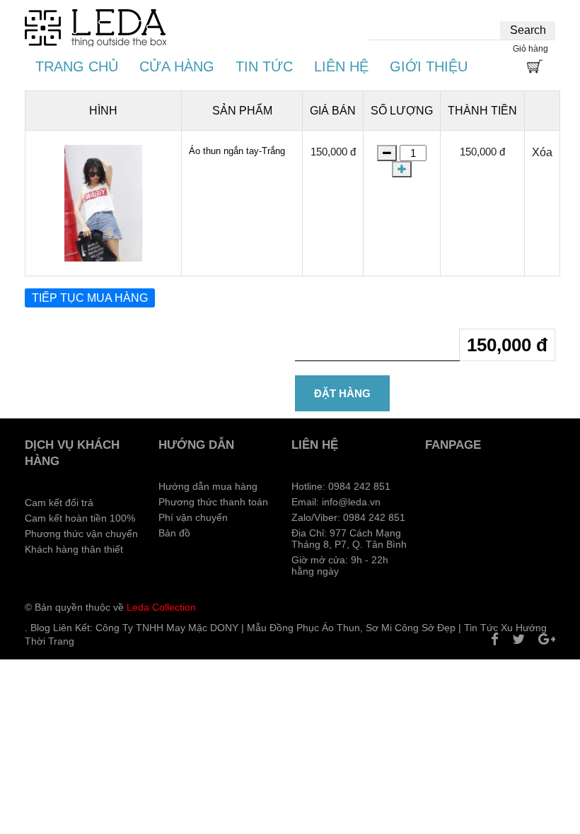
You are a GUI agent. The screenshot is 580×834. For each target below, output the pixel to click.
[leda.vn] (95, 28)
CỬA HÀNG (176, 66)
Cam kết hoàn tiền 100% (80, 518)
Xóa (542, 152)
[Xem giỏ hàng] (534, 69)
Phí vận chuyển (193, 517)
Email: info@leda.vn (336, 501)
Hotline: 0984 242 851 (340, 486)
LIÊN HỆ (341, 66)
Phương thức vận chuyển (81, 533)
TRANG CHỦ (76, 66)
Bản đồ (174, 533)
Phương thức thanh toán (213, 501)
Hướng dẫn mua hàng (207, 486)
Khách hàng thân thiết (74, 549)
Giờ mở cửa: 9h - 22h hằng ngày (339, 565)
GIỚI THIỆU (429, 66)
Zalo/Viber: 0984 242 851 (348, 517)
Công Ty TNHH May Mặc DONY (166, 627)
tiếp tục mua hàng (90, 298)
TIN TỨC (264, 66)
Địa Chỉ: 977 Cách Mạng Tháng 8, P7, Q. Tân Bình (349, 538)
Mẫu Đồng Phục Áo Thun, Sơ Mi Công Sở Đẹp (351, 627)
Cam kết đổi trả (59, 502)
